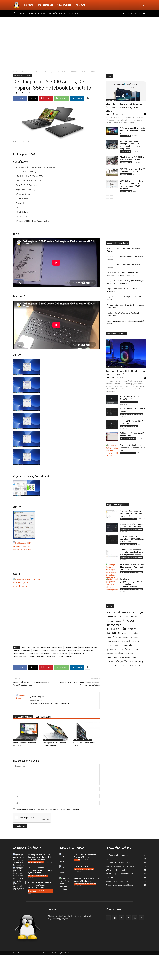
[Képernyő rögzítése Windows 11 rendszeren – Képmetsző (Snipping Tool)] (112, 571)
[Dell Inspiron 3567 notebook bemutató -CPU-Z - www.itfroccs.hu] (56, 367)
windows (110, 666)
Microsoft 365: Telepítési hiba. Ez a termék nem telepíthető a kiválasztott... (132, 513)
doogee (140, 612)
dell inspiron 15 (57, 647)
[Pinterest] (132, 13)
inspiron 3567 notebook (79, 653)
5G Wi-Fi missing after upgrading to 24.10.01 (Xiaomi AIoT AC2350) (132, 538)
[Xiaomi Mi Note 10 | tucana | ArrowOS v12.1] (112, 399)
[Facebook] (123, 13)
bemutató (126, 612)
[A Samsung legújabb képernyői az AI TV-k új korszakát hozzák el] (112, 131)
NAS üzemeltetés (124, 637)
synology (119, 653)
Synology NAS (129, 653)
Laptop (61, 656)
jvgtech (132, 628)
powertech (129, 645)
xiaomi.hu (138, 666)
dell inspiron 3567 (71, 647)
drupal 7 (126, 616)
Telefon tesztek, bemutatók (129, 402)
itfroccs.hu (40, 656)
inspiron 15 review (74, 650)
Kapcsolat (80, 5)
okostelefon (136, 641)
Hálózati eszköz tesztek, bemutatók (132, 414)
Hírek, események (45, 5)
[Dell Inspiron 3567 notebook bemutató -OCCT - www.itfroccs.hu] (56, 585)
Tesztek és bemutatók (49, 13)
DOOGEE (77, 860)
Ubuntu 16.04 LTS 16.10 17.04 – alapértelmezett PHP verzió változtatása (80, 683)
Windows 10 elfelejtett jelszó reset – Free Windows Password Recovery (39, 885)
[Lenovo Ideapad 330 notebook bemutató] (26, 731)
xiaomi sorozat (112, 670)
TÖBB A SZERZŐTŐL (43, 717)
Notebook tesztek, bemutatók (49, 72)
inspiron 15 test (88, 650)
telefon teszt (112, 657)
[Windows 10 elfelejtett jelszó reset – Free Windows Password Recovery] (19, 885)
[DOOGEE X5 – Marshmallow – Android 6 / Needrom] (61, 863)
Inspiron (35, 650)
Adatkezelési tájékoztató (68, 13)
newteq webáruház (113, 641)
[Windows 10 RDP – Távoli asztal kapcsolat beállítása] (65, 883)
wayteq (139, 661)
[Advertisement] (79, 35)
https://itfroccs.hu (36, 700)
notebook (69, 656)
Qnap (127, 649)
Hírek (15, 13)
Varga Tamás (110, 114)
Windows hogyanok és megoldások (131, 529)
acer (109, 612)
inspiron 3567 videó (20, 656)
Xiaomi (129, 665)
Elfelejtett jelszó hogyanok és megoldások (37, 890)
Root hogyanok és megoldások (84, 869)
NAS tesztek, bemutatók (128, 438)
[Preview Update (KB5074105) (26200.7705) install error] (112, 527)
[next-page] (18, 750)
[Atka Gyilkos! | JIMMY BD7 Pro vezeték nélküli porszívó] (112, 160)
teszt (134, 657)
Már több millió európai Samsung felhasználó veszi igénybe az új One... (124, 107)
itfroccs (32, 656)
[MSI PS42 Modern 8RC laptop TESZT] (86, 731)
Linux (109, 637)
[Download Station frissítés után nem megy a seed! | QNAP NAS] (112, 450)
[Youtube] (144, 13)
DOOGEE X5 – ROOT (82, 866)
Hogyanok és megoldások (29, 13)
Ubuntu (110, 661)
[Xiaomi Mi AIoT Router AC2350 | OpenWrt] (112, 412)
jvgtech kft (125, 633)
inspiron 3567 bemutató (60, 653)
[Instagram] (127, 13)
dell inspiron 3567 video (22, 650)
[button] (143, 5)
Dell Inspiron (45, 647)
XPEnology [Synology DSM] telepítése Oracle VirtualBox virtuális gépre (31, 683)
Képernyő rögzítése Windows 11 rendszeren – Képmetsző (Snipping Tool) (132, 566)
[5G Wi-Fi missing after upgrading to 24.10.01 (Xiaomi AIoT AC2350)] (112, 539)
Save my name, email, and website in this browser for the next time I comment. (48, 809)
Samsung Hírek (111, 100)
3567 (23, 647)
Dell (29, 647)
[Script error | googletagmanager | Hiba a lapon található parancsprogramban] (112, 584)
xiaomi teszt (122, 670)
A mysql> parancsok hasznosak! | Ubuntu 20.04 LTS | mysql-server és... (40, 870)
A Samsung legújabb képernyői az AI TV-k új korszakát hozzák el (132, 130)
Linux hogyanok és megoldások (37, 875)
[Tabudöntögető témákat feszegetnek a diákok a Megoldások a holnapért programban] (112, 144)
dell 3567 (36, 647)
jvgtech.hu (113, 632)
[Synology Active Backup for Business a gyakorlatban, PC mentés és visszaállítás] (19, 861)
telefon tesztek (124, 657)
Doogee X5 (111, 616)
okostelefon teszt (114, 645)
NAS (115, 637)
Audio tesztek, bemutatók (114, 367)
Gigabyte (134, 616)
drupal (120, 616)
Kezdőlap (28, 5)
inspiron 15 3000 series (58, 650)
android (116, 612)
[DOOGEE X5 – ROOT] (65, 869)
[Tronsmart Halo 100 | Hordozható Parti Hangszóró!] (126, 353)
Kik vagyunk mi (64, 5)
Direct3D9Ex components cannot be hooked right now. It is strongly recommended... (132, 552)
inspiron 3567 (45, 653)
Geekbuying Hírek (126, 162)
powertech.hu (115, 649)
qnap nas (135, 649)
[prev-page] (14, 750)
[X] (140, 13)
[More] (87, 98)
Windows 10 (119, 666)
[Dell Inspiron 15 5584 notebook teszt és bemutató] (56, 731)
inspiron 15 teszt (19, 653)
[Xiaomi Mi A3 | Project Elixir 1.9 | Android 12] (112, 424)
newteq (134, 637)
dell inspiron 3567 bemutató (89, 647)
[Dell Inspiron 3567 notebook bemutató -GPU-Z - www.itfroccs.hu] (56, 525)
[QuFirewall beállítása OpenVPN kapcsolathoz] (112, 436)
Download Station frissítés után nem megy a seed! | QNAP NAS (132, 447)
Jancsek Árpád (21, 93)
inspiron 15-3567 (33, 653)
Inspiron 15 (44, 650)
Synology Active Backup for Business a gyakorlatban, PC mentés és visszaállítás (39, 857)
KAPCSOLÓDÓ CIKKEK (23, 717)
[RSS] (136, 13)
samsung (110, 653)
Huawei (110, 621)
